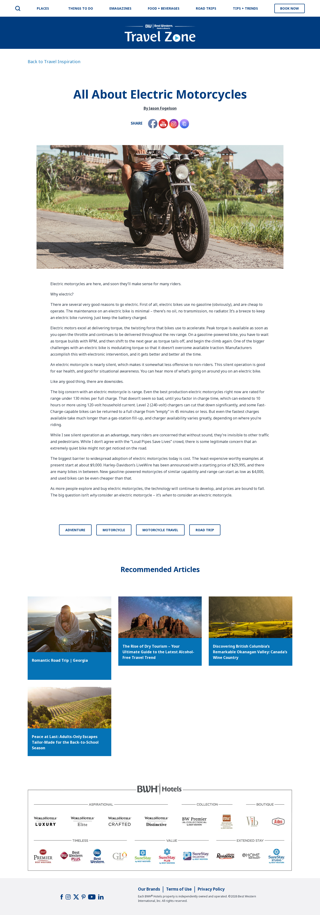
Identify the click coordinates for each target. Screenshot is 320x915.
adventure (75, 530)
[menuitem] (17, 8)
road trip (205, 530)
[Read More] (160, 617)
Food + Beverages (163, 8)
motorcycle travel (160, 530)
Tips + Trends (245, 8)
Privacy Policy (211, 889)
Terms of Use (179, 889)
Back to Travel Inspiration (54, 61)
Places (43, 8)
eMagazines (120, 8)
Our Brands (149, 889)
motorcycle (114, 530)
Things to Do (80, 8)
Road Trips (206, 8)
